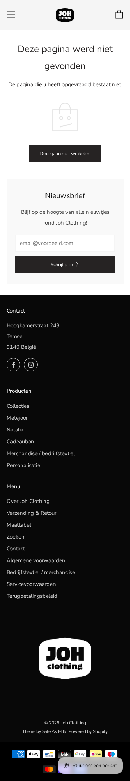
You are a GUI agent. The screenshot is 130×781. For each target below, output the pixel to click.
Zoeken (15, 536)
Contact (15, 548)
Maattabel (18, 524)
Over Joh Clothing (28, 501)
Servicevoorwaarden (31, 584)
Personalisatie (23, 465)
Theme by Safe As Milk (44, 731)
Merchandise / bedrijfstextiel (40, 453)
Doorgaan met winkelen (65, 154)
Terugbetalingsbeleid (31, 596)
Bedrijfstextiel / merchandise (40, 572)
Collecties (17, 406)
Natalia (14, 429)
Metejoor (17, 417)
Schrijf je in (62, 265)
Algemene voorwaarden (35, 560)
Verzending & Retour (31, 513)
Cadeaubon (20, 441)
